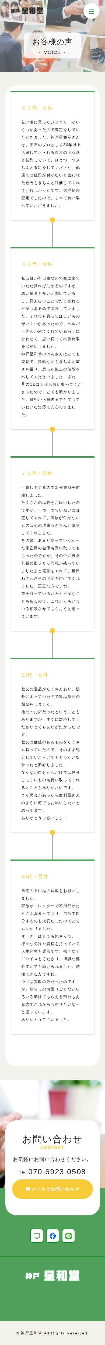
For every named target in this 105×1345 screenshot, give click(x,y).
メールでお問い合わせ (55, 1189)
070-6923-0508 (52, 1171)
